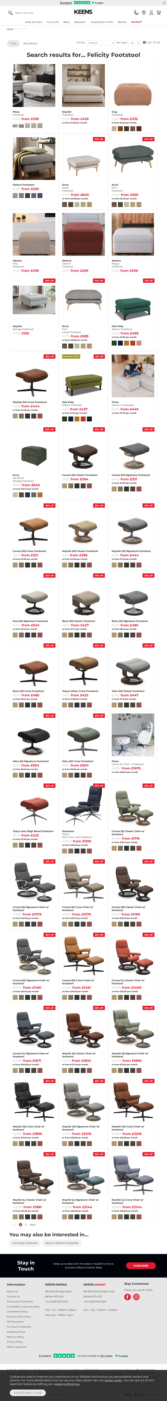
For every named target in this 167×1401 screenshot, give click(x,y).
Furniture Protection (19, 1326)
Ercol (67, 187)
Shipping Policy (16, 1331)
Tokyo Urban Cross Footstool (80, 691)
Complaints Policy (17, 1311)
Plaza (18, 113)
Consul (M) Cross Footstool (29, 551)
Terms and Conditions (20, 1301)
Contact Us (13, 1296)
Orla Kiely (122, 328)
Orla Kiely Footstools (25, 1242)
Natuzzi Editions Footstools (62, 1242)
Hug (117, 113)
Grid (148, 42)
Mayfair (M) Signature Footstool (131, 551)
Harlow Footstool (23, 184)
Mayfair (67, 113)
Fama (123, 404)
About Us (12, 1291)
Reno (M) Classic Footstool (78, 621)
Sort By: (81, 42)
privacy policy (113, 1380)
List (158, 42)
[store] (144, 12)
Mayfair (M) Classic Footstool (80, 551)
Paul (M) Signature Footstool (30, 621)
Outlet (136, 22)
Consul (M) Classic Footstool (79, 475)
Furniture (53, 22)
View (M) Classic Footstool (128, 691)
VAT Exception (15, 1321)
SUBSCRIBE (141, 1265)
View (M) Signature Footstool (31, 761)
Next (33, 1224)
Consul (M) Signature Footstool (131, 475)
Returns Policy (15, 1336)
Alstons (18, 263)
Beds (66, 22)
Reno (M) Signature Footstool (130, 621)
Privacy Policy (15, 1341)
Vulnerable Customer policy (23, 1306)
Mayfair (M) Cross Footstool (30, 402)
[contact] (136, 12)
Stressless (77, 834)
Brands (122, 22)
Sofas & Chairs (33, 22)
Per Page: (122, 42)
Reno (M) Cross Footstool (28, 691)
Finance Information (19, 1316)
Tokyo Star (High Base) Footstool (33, 831)
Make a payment (17, 1346)
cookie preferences (66, 1384)
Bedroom (80, 22)
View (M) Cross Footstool (77, 761)
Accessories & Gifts (102, 22)
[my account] (151, 12)
